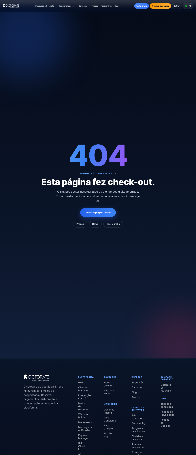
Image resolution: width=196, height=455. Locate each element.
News (117, 6)
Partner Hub (106, 6)
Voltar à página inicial (98, 212)
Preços (95, 6)
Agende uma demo (160, 6)
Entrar (177, 6)
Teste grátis (141, 6)
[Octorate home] (11, 6)
